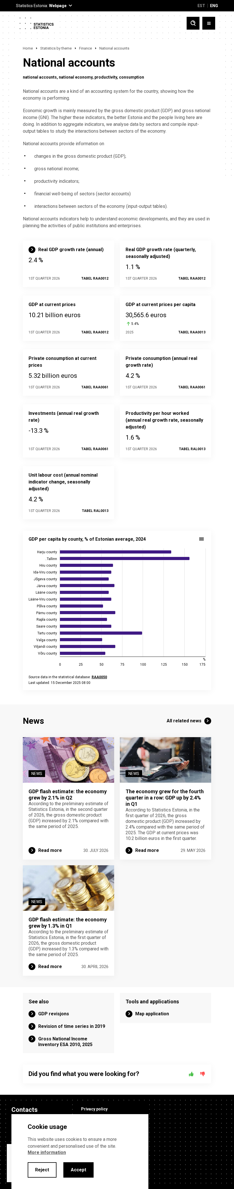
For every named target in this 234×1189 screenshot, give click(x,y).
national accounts (40, 77)
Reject (42, 1169)
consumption (131, 77)
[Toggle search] (193, 23)
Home (28, 48)
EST (201, 5)
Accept (78, 1169)
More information (47, 1152)
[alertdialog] (79, 1151)
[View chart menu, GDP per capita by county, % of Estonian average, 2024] (201, 539)
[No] (202, 1074)
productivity (105, 77)
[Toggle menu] (208, 23)
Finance (85, 48)
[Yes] (191, 1074)
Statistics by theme (56, 48)
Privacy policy (94, 1109)
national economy (75, 77)
